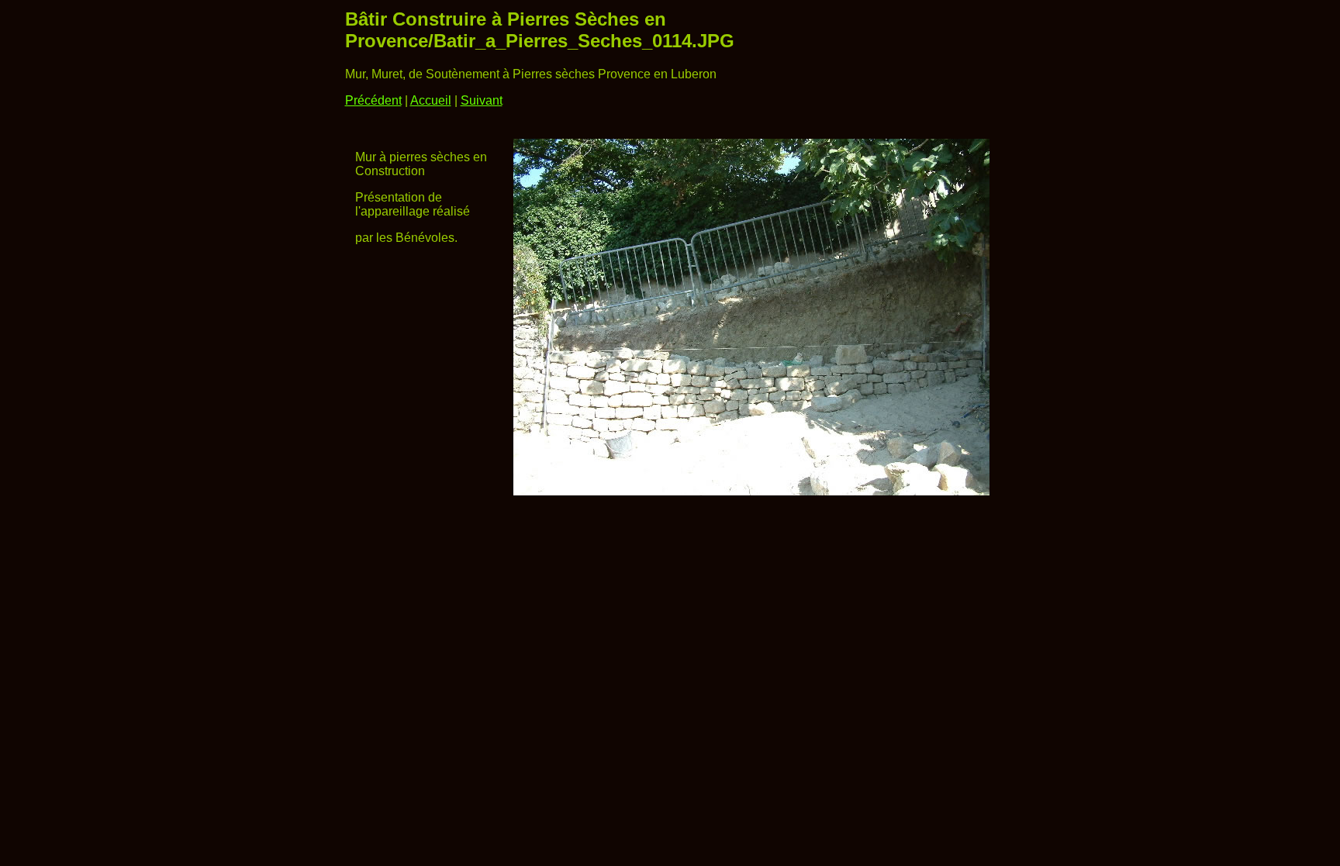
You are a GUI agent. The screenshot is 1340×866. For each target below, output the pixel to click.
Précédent (373, 100)
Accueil (430, 100)
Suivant (481, 100)
